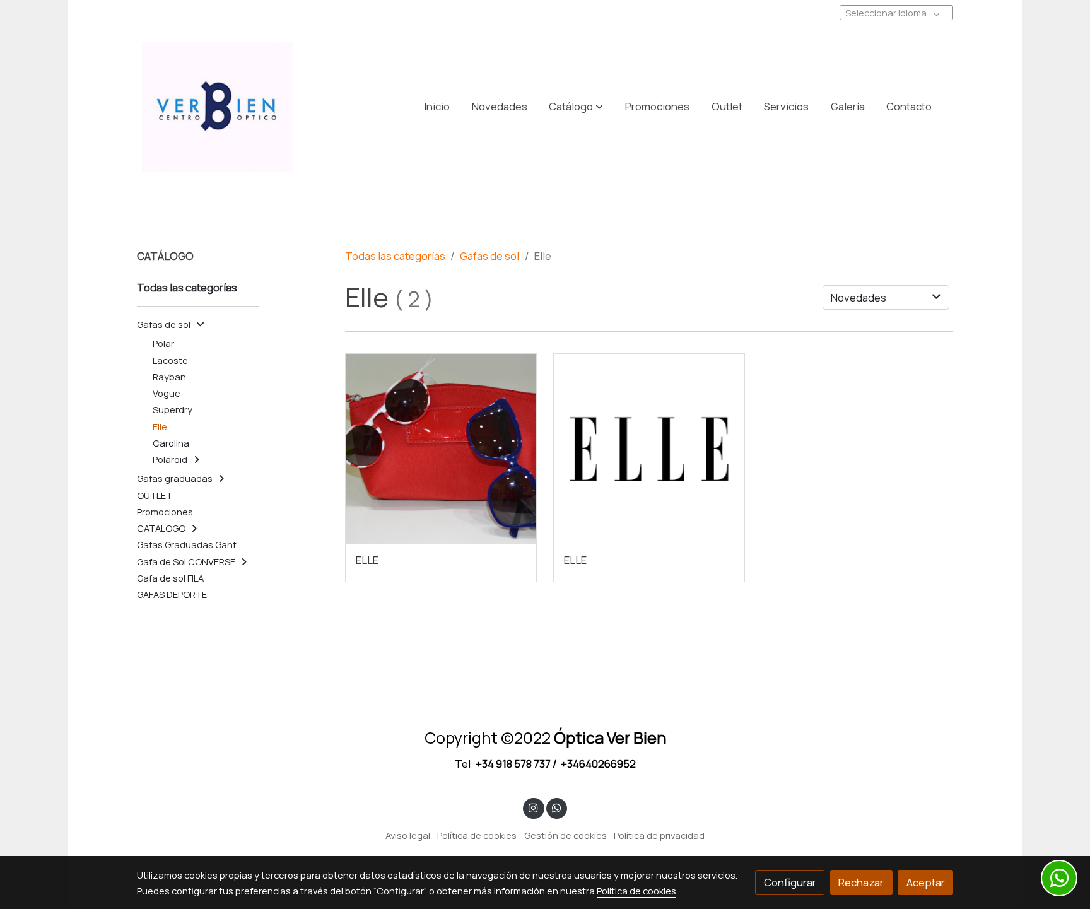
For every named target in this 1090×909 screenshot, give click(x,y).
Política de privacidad (659, 835)
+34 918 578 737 (513, 763)
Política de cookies (477, 835)
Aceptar (925, 882)
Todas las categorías (395, 256)
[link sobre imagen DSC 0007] (441, 449)
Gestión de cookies (565, 835)
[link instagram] (534, 807)
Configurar (790, 882)
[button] (576, 106)
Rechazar (861, 882)
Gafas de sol (489, 256)
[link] (217, 107)
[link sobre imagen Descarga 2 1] (649, 449)
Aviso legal (407, 835)
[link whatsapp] (556, 807)
